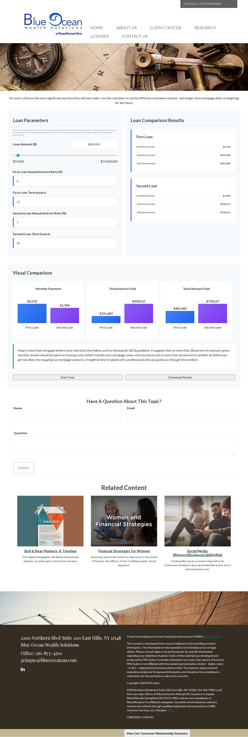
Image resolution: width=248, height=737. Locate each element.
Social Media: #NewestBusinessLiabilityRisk (197, 553)
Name (18, 408)
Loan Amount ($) (25, 144)
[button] (126, 27)
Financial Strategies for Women (124, 551)
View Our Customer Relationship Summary (157, 733)
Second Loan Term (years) (31, 234)
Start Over (68, 377)
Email (131, 408)
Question (20, 433)
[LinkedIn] (23, 668)
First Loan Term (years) (29, 192)
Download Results (180, 377)
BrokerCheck (212, 636)
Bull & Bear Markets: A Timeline (50, 551)
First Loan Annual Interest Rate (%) (38, 172)
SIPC (170, 710)
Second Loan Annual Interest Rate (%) (39, 213)
